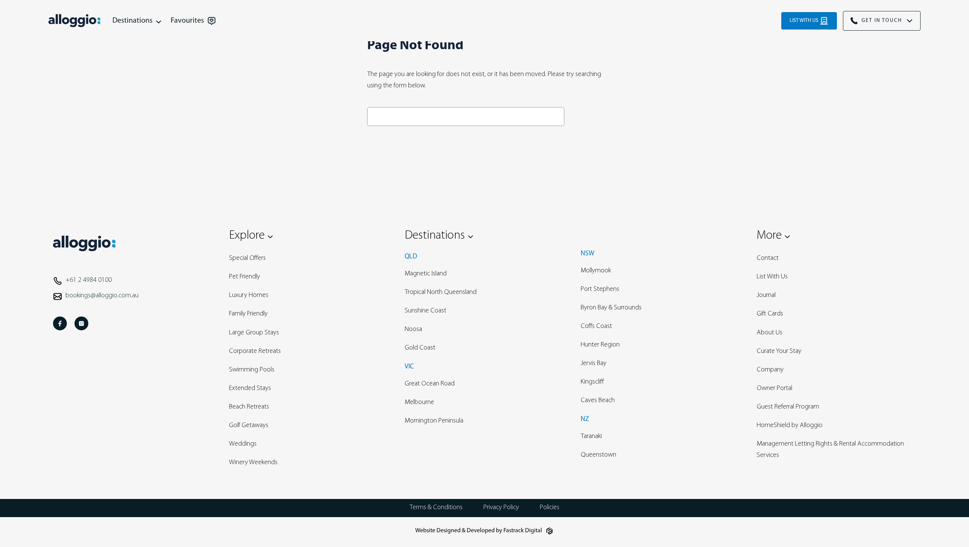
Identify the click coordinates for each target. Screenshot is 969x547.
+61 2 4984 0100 (88, 280)
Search (585, 116)
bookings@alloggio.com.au (102, 295)
